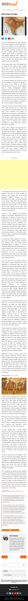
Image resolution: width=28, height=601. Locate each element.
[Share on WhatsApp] (12, 39)
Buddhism (10, 219)
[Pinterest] (15, 593)
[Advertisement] (14, 174)
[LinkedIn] (20, 593)
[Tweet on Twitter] (6, 39)
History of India (14, 375)
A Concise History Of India (16, 491)
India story (6, 530)
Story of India (15, 530)
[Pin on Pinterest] (9, 39)
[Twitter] (10, 593)
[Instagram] (18, 593)
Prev (5, 556)
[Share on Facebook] (3, 39)
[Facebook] (7, 593)
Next (23, 556)
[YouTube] (13, 593)
